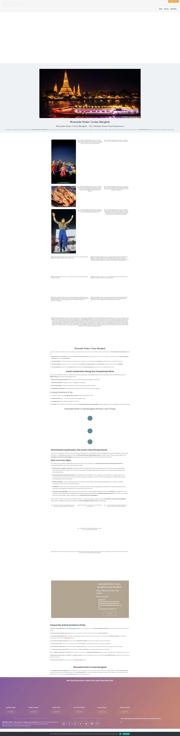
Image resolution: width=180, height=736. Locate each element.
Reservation (173, 9)
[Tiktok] (69, 723)
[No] (178, 734)
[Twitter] (86, 723)
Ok (120, 733)
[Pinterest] (92, 723)
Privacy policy (126, 733)
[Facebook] (80, 723)
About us (166, 9)
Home (160, 9)
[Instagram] (75, 723)
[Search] (20, 3)
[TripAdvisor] (97, 723)
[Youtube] (64, 723)
